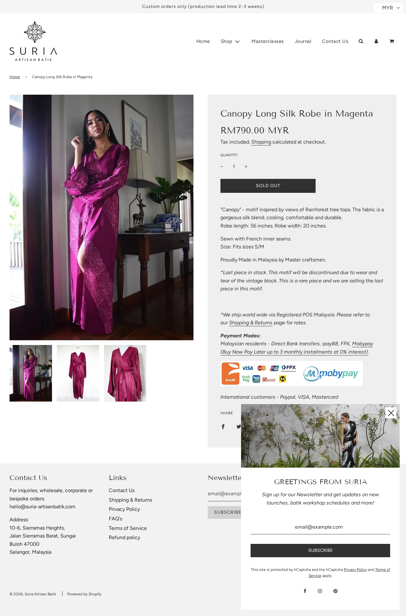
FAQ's (115, 519)
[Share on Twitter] (239, 426)
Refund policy (124, 537)
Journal (303, 41)
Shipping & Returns (250, 323)
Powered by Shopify (84, 594)
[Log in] (376, 41)
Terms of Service (128, 528)
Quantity (229, 155)
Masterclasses (268, 41)
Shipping (261, 142)
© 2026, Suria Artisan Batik (33, 594)
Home (203, 41)
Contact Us (335, 41)
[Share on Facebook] (223, 426)
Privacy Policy (124, 509)
